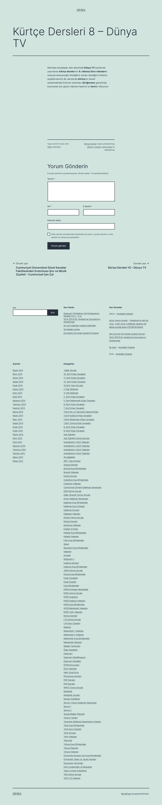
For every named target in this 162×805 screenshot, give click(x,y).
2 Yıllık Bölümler (71, 389)
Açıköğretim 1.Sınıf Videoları (76, 442)
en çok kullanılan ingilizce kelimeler (80, 325)
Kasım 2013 (18, 389)
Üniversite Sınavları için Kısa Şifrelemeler (82, 755)
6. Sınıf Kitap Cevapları (74, 404)
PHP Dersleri (69, 680)
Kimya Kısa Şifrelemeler (75, 574)
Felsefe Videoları (71, 536)
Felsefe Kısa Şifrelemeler (75, 533)
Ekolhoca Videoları (72, 525)
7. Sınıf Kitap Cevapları (74, 408)
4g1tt (49, 147)
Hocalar (67, 555)
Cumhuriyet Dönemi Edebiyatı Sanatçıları (82, 487)
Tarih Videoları (70, 737)
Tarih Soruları (70, 733)
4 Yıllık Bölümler (71, 393)
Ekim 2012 (17, 438)
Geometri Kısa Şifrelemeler (76, 548)
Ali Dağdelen (69, 457)
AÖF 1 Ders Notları (72, 461)
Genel (66, 544)
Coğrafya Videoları (72, 484)
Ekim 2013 (17, 393)
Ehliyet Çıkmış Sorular (74, 517)
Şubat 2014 (18, 382)
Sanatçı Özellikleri (72, 699)
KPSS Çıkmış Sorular (73, 593)
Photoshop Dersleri (72, 676)
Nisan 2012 (18, 461)
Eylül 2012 (17, 442)
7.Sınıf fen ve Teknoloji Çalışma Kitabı (81, 412)
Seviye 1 (67, 706)
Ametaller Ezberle (125, 314)
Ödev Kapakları (71, 650)
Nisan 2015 (18, 370)
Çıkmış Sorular (70, 476)
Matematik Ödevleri (73, 642)
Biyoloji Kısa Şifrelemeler (75, 468)
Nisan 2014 (18, 378)
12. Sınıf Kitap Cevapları (75, 382)
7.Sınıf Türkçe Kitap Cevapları (77, 423)
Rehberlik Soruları (72, 695)
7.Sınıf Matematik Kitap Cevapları (79, 419)
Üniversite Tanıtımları (73, 763)
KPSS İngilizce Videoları (74, 601)
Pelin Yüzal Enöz (71, 672)
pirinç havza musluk (118, 320)
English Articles (71, 529)
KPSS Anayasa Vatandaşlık (76, 589)
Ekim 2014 (17, 374)
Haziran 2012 (19, 453)
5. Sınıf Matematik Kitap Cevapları (79, 400)
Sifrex (81, 10)
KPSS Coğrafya (71, 597)
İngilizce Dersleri (71, 563)
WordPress (126, 794)
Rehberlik (68, 691)
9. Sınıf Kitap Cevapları (74, 431)
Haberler (68, 551)
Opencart (68, 653)
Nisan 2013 (18, 415)
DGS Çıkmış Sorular (73, 491)
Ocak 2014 (18, 385)
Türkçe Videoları (71, 752)
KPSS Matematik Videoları (76, 608)
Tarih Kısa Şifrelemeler (74, 725)
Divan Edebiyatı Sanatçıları (76, 499)
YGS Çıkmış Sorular (72, 774)
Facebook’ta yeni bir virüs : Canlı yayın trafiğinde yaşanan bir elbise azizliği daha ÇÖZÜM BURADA (128, 323)
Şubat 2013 (18, 423)
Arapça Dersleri (71, 465)
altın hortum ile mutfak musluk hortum (127, 334)
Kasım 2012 (18, 434)
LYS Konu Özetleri (72, 623)
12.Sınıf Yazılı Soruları (73, 385)
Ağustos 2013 (19, 400)
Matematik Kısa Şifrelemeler (77, 638)
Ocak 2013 (18, 427)
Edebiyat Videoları (72, 514)
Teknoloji (68, 740)
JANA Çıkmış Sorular (73, 570)
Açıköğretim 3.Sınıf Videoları (77, 450)
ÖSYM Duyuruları (71, 665)
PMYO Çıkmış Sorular (73, 687)
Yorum (51, 179)
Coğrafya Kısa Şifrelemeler (76, 480)
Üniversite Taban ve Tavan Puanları (80, 759)
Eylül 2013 (17, 397)
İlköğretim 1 (69, 559)
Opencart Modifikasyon (75, 657)
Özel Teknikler (70, 669)
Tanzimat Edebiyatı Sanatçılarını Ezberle (82, 721)
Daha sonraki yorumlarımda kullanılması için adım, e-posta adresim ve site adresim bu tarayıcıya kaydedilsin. (82, 235)
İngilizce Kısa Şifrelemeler (75, 567)
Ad (49, 206)
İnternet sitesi (54, 220)
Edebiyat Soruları (71, 510)
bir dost (112, 347)
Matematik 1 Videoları (74, 631)
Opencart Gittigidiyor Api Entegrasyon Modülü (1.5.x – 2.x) (81, 314)
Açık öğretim (69, 434)
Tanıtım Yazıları (71, 718)
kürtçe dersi (107, 147)
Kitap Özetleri (70, 582)
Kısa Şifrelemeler (71, 586)
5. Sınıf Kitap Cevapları (74, 397)
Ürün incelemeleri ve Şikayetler (78, 767)
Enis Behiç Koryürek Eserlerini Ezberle (81, 333)
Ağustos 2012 (19, 446)
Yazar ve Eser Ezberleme (75, 771)
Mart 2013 (17, 419)
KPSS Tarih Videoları (73, 612)
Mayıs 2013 (18, 412)
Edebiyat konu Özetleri (74, 506)
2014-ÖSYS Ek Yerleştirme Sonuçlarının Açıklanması (82, 320)
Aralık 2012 (18, 431)
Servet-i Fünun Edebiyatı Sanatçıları (80, 703)
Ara (14, 307)
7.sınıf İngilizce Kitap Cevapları (78, 415)
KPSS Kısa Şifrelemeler (74, 604)
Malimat (67, 627)
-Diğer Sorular (70, 370)
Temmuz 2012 (19, 450)
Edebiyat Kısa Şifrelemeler (76, 502)
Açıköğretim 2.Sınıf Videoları (77, 446)
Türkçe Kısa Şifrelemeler (75, 744)
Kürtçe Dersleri (90, 144)
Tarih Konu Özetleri (72, 729)
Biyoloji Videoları (71, 472)
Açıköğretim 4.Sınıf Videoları (77, 453)
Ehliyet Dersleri (70, 521)
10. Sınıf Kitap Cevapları (75, 374)
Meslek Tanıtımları (72, 646)
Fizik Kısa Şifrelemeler (74, 540)
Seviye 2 (67, 710)
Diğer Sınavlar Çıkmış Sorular (77, 495)
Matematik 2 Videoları (74, 635)
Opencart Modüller (72, 661)
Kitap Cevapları (71, 578)
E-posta (87, 206)
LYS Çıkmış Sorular (72, 619)
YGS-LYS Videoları (72, 778)
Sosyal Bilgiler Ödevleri (74, 714)
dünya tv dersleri (94, 147)
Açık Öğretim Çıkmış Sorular (77, 438)
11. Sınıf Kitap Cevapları (74, 378)
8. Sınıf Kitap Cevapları (74, 427)
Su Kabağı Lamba (72, 329)
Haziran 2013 (19, 408)
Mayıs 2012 (18, 457)
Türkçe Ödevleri (71, 748)
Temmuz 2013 (19, 404)
